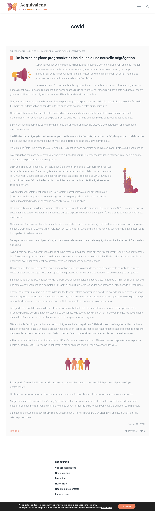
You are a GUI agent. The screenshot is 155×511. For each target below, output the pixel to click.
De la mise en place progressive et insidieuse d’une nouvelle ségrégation (75, 58)
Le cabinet (60, 478)
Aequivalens (19, 51)
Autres (65, 51)
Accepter (126, 506)
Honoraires (61, 483)
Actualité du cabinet (51, 51)
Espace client (62, 494)
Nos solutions (62, 473)
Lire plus (14, 430)
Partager (132, 430)
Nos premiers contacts (67, 488)
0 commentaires (78, 51)
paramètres (106, 507)
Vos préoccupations (65, 467)
